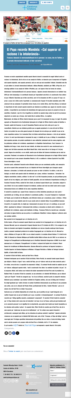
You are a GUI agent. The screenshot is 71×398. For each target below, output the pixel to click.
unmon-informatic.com (32, 393)
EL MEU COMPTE (47, 2)
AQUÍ (15, 325)
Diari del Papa (30, 325)
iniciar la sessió (14, 351)
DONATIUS (22, 2)
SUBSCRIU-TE (33, 2)
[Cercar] (63, 8)
